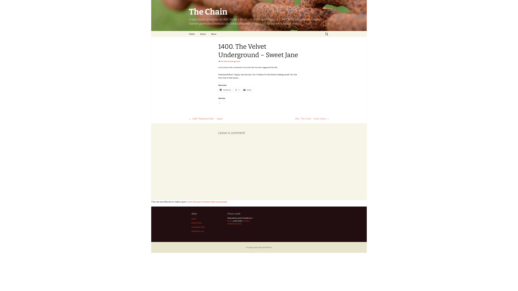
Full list (192, 34)
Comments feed (198, 227)
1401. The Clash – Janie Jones (312, 118)
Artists (203, 34)
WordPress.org (198, 231)
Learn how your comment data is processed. (207, 201)
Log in (194, 218)
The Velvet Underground (230, 61)
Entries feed (197, 223)
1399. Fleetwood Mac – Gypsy (206, 118)
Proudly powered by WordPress (259, 247)
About (213, 34)
